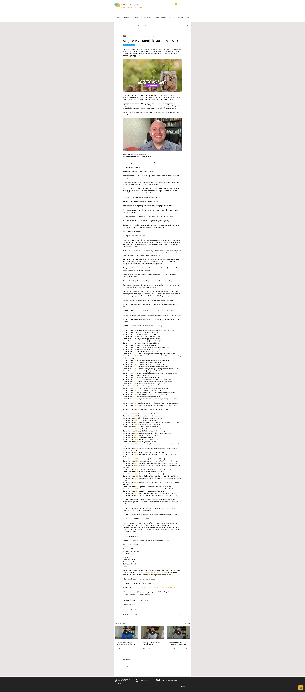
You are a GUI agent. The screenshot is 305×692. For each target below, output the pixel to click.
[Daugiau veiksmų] (181, 36)
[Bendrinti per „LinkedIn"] (131, 609)
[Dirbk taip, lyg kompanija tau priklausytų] (152, 632)
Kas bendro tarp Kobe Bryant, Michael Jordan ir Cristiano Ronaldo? (125, 643)
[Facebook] (183, 686)
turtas (146, 600)
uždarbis (126, 600)
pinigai (133, 600)
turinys (144, 25)
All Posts (117, 25)
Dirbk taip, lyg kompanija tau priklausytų (151, 643)
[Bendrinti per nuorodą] (135, 609)
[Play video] (152, 134)
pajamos (140, 600)
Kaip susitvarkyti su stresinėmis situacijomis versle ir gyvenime (177, 643)
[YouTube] (181, 686)
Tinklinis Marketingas (127, 25)
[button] (188, 25)
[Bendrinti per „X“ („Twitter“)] (128, 609)
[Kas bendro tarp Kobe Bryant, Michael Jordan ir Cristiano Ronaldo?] (126, 632)
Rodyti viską (187, 623)
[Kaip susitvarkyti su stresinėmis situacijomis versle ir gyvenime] (178, 632)
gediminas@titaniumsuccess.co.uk (169, 680)
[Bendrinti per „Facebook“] (124, 609)
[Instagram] (184, 686)
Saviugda (137, 25)
